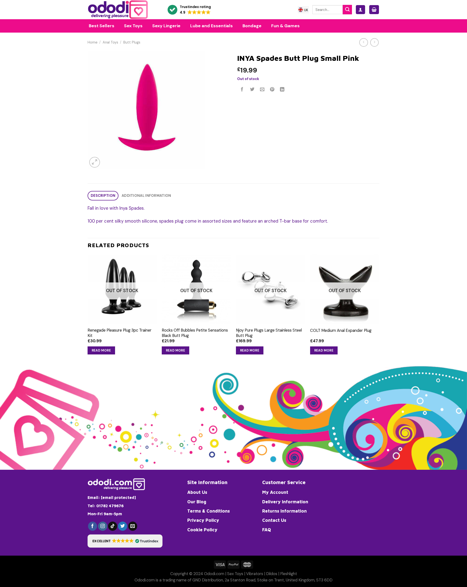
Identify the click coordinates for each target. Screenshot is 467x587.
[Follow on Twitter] (122, 526)
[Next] (379, 309)
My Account (275, 492)
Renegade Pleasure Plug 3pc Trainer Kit (120, 333)
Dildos (271, 573)
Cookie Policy (202, 529)
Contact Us (274, 520)
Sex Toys (235, 573)
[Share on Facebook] (242, 89)
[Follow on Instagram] (102, 526)
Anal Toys (110, 42)
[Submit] (347, 9)
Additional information (146, 195)
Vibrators (254, 573)
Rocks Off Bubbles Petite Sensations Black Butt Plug (195, 333)
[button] (189, 9)
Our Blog (196, 501)
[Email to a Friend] (262, 89)
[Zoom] (94, 162)
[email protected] (118, 497)
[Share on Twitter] (252, 89)
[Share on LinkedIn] (282, 89)
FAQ (266, 529)
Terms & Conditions (208, 511)
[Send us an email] (132, 526)
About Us (197, 492)
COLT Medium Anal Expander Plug (340, 330)
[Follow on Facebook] (92, 526)
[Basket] (374, 9)
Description (103, 195)
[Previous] (87, 309)
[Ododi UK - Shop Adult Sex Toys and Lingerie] (122, 9)
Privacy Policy (203, 520)
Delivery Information (285, 501)
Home (93, 42)
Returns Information (284, 511)
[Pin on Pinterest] (272, 89)
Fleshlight (288, 573)
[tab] (103, 195)
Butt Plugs (131, 42)
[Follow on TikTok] (112, 526)
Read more (101, 350)
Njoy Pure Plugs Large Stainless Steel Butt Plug (269, 333)
